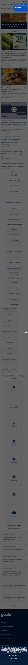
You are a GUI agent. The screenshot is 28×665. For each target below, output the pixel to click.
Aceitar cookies (14, 661)
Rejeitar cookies (14, 658)
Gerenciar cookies (15, 655)
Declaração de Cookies (17, 652)
